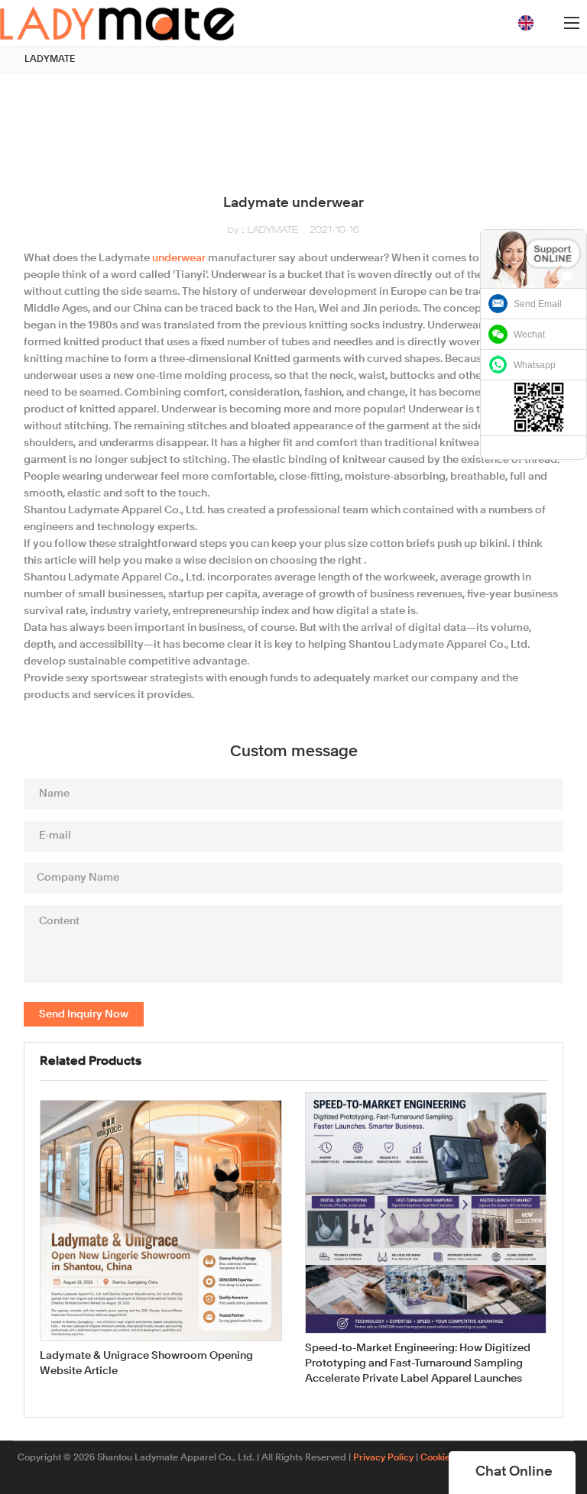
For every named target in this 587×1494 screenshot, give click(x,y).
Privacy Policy (383, 1458)
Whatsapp (535, 365)
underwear (179, 258)
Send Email (538, 304)
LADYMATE (49, 59)
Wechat (529, 334)
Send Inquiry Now (83, 1014)
